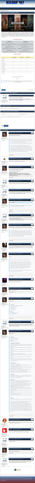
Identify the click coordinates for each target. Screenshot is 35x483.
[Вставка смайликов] (13, 116)
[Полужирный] (2, 116)
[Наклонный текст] (3, 116)
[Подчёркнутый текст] (5, 116)
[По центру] (10, 116)
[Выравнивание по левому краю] (8, 116)
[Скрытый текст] (15, 116)
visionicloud (10, 158)
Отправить (6, 125)
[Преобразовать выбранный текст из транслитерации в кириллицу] (18, 116)
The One (10, 429)
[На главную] (17, 2)
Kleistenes (10, 224)
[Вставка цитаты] (16, 116)
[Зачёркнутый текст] (6, 116)
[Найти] (33, 6)
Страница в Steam (15, 76)
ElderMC (10, 321)
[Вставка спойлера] (19, 116)
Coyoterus (10, 279)
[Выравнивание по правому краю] (11, 116)
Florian (10, 419)
